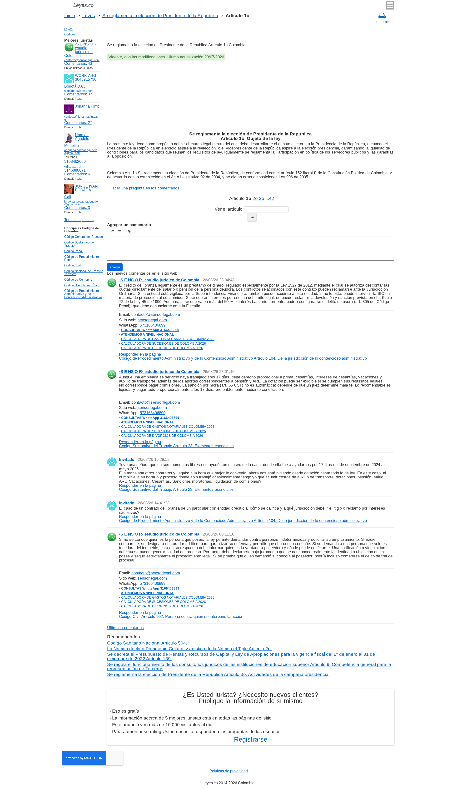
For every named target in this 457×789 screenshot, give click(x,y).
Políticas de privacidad (228, 771)
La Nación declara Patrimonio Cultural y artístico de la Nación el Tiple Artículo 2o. (189, 648)
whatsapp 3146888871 (75, 168)
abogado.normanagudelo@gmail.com (80, 152)
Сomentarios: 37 (78, 94)
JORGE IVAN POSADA (86, 188)
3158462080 (75, 161)
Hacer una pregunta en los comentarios (144, 188)
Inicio (69, 15)
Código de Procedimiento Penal (81, 258)
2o (255, 198)
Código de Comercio (78, 279)
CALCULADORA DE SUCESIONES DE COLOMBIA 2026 (163, 343)
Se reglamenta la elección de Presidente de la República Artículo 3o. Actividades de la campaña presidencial (218, 674)
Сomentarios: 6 (77, 174)
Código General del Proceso (83, 236)
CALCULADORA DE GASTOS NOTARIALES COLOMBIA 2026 (167, 339)
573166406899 (152, 325)
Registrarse (250, 739)
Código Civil (72, 265)
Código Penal (73, 251)
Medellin (71, 146)
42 (271, 198)
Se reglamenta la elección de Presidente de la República (160, 15)
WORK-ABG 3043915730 (85, 77)
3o (261, 198)
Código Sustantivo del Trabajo (79, 244)
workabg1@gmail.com (78, 91)
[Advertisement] (250, 96)
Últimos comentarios (125, 627)
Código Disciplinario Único (82, 285)
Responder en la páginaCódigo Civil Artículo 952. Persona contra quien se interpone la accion (181, 614)
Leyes (88, 15)
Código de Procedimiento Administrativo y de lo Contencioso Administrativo (83, 294)
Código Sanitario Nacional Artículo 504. (147, 642)
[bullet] (119, 232)
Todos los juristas (79, 220)
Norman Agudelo (82, 137)
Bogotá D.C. (74, 86)
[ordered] (112, 232)
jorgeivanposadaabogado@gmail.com (81, 203)
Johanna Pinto (87, 106)
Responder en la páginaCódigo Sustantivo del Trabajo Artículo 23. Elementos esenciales (176, 443)
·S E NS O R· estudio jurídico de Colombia (81, 50)
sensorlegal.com (152, 320)
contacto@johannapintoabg (81, 118)
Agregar (114, 267)
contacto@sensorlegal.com (155, 314)
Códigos (69, 34)
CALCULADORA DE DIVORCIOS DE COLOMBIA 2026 (162, 348)
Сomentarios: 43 (78, 63)
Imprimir (382, 22)
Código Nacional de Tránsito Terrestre (83, 272)
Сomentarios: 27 (78, 123)
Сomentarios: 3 (77, 208)
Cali (67, 197)
